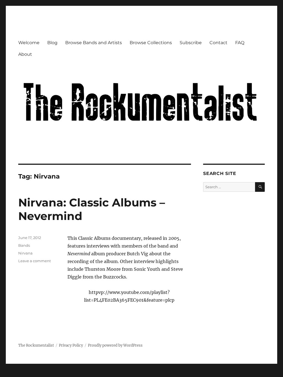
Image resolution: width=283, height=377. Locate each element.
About (25, 54)
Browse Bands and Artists (93, 42)
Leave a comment (34, 261)
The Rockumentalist (36, 345)
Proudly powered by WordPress (115, 345)
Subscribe (191, 42)
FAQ (239, 42)
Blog (52, 42)
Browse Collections (151, 42)
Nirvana (25, 253)
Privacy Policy (71, 345)
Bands (24, 245)
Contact (218, 42)
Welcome (29, 42)
